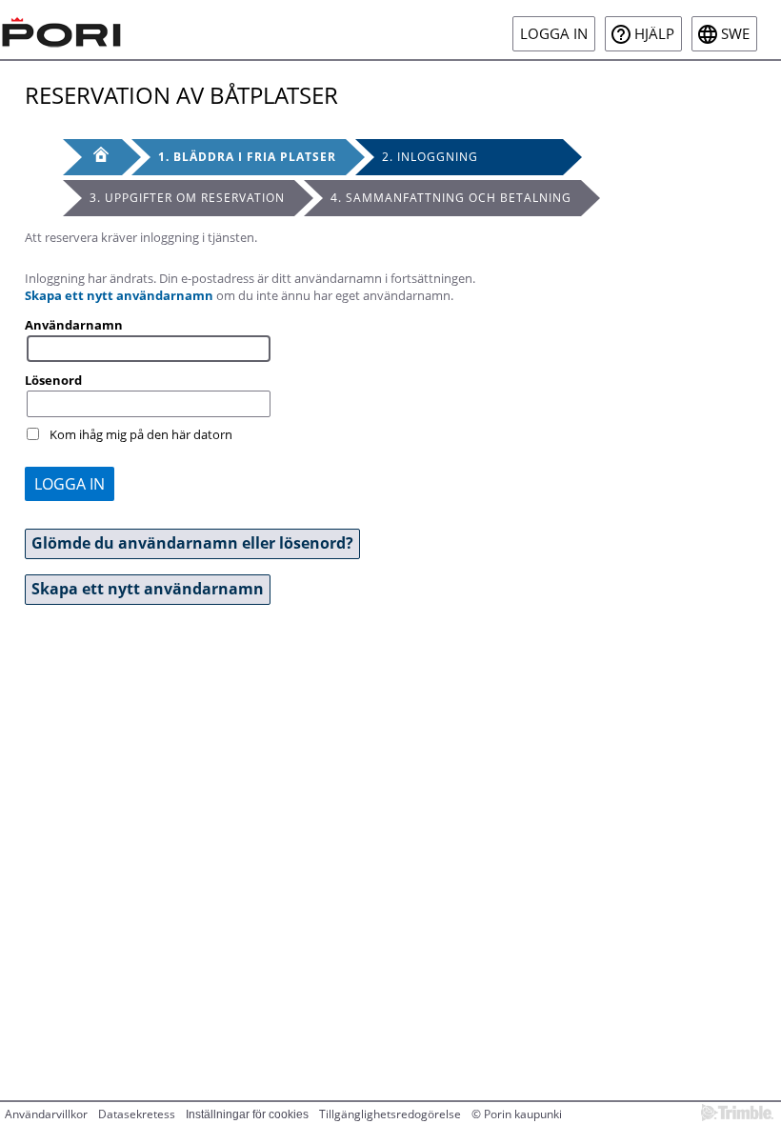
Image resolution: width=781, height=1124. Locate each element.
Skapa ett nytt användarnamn (119, 295)
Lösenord (53, 380)
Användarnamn (74, 324)
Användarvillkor (46, 1114)
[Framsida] (92, 157)
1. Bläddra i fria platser (247, 157)
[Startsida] (62, 29)
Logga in (554, 34)
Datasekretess (136, 1114)
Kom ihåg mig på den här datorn (141, 434)
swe (735, 34)
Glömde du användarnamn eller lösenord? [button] (192, 542)
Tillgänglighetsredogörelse (390, 1114)
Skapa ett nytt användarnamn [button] (147, 588)
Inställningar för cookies (247, 1114)
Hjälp (654, 34)
